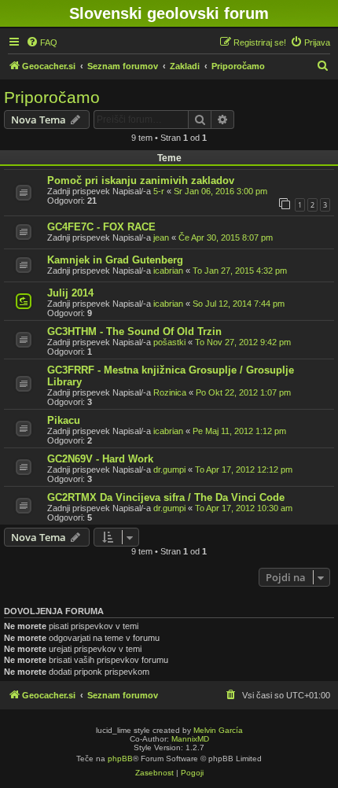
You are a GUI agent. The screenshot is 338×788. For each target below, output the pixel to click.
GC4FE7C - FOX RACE (101, 227)
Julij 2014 (70, 293)
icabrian (168, 270)
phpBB (120, 758)
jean (161, 237)
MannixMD (190, 739)
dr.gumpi (169, 469)
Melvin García (218, 730)
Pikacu (63, 420)
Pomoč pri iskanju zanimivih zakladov (140, 180)
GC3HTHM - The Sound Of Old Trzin (134, 331)
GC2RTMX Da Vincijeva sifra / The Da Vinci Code (166, 497)
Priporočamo (52, 97)
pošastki (169, 342)
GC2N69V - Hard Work (100, 459)
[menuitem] (41, 42)
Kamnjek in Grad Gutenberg (115, 260)
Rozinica (169, 392)
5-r (158, 191)
